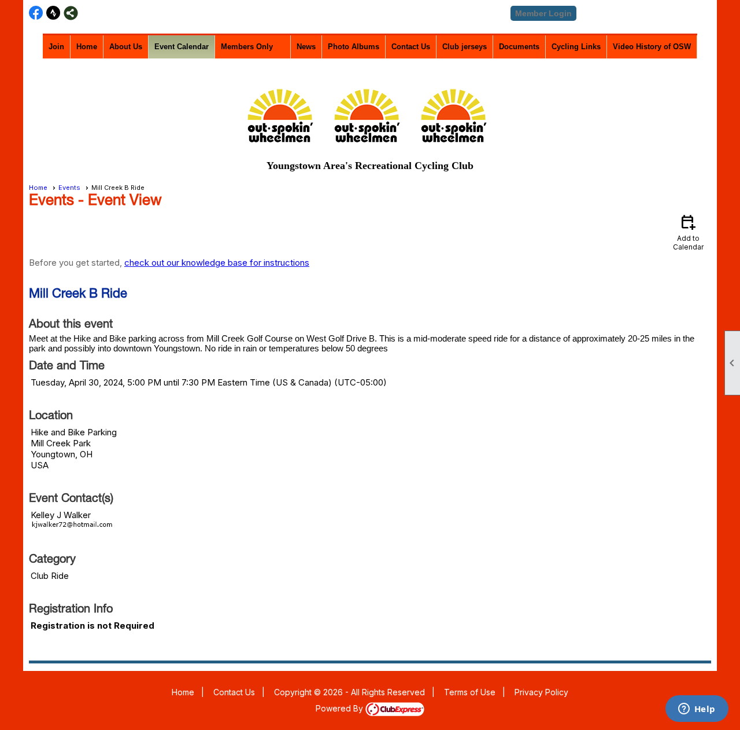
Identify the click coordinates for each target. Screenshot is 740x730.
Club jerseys (464, 46)
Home (86, 46)
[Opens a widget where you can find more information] (696, 709)
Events (69, 188)
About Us (125, 46)
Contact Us (410, 46)
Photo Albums (353, 46)
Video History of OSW (652, 46)
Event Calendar (181, 46)
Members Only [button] (247, 46)
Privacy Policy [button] (541, 692)
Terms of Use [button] (469, 692)
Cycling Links (576, 46)
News (306, 46)
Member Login (543, 13)
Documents (519, 46)
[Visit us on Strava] (53, 13)
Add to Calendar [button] (688, 231)
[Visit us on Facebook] (36, 13)
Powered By (340, 708)
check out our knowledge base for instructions (216, 262)
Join (56, 46)
